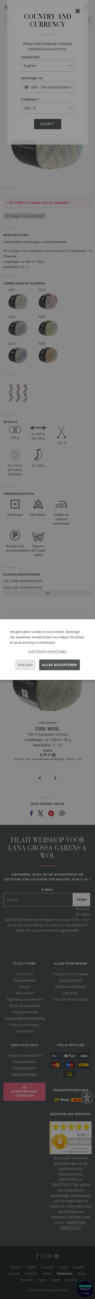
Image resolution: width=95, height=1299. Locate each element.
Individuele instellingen (47, 651)
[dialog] (47, 649)
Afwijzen (25, 665)
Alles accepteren (59, 665)
